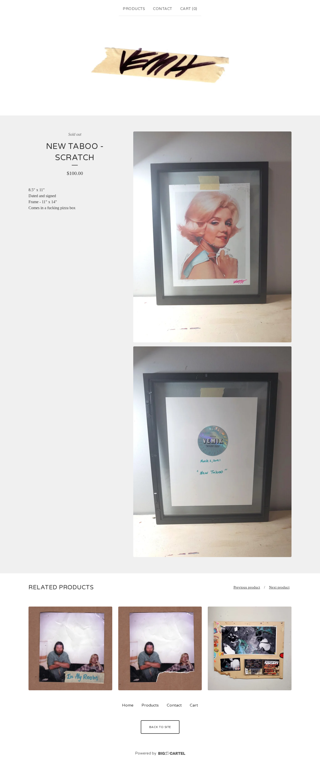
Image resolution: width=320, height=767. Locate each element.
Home (128, 705)
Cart (194, 705)
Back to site (160, 727)
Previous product (247, 587)
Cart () (188, 8)
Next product (279, 587)
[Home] (160, 64)
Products (134, 8)
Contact (162, 8)
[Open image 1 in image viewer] (212, 236)
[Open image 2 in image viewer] (212, 451)
